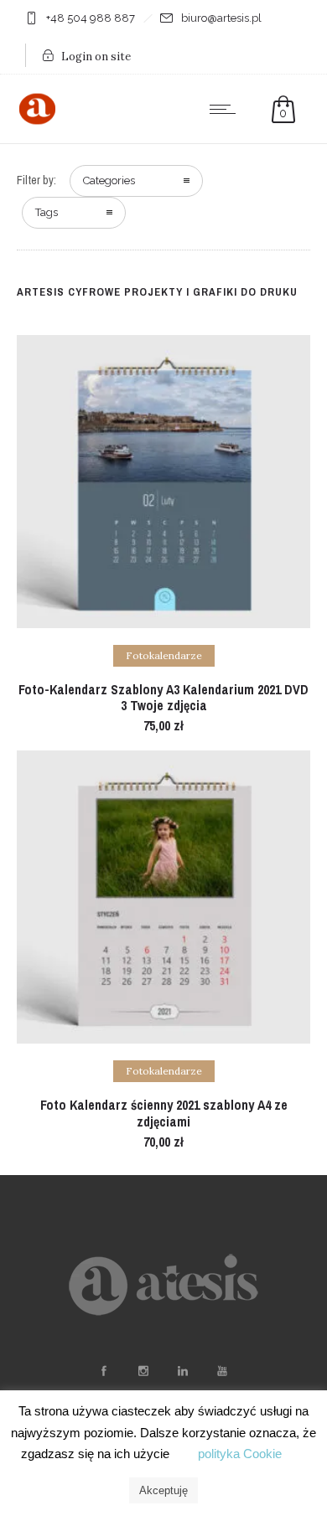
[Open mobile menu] (226, 109)
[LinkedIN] (182, 1371)
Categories (109, 180)
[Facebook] (103, 1371)
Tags (46, 212)
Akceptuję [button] (163, 1490)
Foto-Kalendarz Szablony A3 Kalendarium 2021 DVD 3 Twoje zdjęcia (163, 697)
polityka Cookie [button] (240, 1453)
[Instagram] (142, 1371)
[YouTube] (221, 1371)
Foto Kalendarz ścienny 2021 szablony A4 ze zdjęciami (164, 1113)
